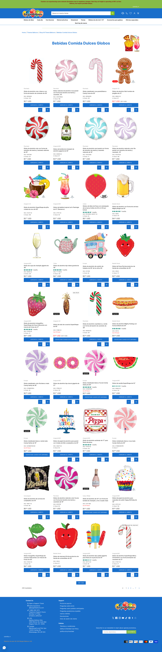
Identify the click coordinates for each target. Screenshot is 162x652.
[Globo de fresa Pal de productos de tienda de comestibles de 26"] (125, 246)
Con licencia (50, 20)
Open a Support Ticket (36, 603)
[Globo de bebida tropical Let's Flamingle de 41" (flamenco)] (66, 186)
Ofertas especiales (132, 20)
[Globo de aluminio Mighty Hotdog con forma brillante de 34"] (125, 303)
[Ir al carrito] (138, 13)
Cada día (40, 20)
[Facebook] (116, 618)
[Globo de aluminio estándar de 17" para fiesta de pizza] (96, 420)
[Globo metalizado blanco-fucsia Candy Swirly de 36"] (96, 363)
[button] (4, 647)
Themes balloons (32, 32)
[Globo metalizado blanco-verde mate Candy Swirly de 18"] (37, 420)
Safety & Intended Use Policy (69, 629)
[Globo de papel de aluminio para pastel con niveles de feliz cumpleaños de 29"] (66, 420)
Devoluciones (64, 616)
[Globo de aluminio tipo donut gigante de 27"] (66, 363)
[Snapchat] (135, 618)
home (24, 32)
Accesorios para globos (115, 20)
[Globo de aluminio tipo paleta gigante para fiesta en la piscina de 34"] (96, 536)
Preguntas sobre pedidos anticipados (72, 608)
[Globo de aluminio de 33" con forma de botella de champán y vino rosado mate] (96, 478)
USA (30, 618)
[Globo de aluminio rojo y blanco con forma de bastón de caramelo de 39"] (37, 71)
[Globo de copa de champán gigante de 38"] (37, 246)
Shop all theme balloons (47, 32)
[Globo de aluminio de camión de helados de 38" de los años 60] (96, 246)
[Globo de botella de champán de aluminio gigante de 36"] (66, 128)
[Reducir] (40, 110)
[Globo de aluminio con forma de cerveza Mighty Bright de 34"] (125, 186)
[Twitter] (113, 618)
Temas (83, 20)
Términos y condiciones (67, 626)
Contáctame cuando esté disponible (66, 339)
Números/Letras (62, 20)
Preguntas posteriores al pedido (70, 611)
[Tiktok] (126, 618)
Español (135, 6)
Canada (31, 626)
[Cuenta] (134, 13)
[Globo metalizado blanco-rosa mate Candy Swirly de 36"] (125, 420)
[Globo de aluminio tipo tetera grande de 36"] (66, 246)
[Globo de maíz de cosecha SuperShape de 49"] (66, 303)
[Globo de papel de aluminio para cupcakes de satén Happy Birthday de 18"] (125, 478)
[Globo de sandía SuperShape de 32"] (125, 363)
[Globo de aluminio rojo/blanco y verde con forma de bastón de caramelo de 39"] (96, 303)
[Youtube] (123, 618)
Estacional (74, 20)
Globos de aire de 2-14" (96, 20)
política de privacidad (67, 631)
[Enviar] (112, 13)
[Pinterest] (129, 618)
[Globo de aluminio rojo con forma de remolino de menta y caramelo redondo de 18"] (37, 128)
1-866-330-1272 (34, 610)
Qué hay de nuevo (81, 23)
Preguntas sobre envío (67, 606)
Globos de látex (29, 20)
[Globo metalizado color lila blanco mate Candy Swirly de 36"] (37, 363)
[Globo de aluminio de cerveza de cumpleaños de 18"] (37, 478)
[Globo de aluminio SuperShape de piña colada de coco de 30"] (37, 186)
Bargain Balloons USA (26, 641)
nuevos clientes (65, 613)
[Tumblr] (132, 618)
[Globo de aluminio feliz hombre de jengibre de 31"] (125, 71)
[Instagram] (120, 618)
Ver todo (81, 583)
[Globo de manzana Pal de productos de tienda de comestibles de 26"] (66, 536)
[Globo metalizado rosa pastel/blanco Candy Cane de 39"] (96, 71)
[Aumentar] (48, 110)
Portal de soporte (65, 603)
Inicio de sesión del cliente (68, 619)
